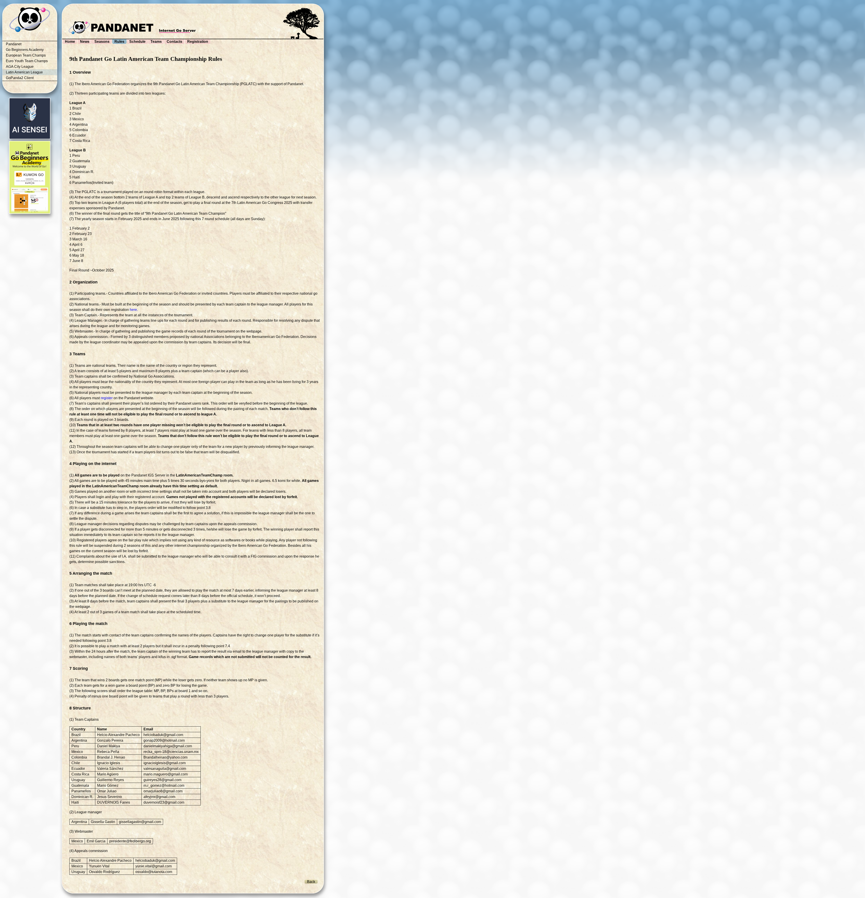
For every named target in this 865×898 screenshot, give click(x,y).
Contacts (174, 41)
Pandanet (13, 44)
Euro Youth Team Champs (27, 61)
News (84, 41)
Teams (156, 41)
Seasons (101, 41)
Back (311, 882)
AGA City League (20, 66)
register (107, 398)
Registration (197, 41)
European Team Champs (26, 55)
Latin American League (24, 72)
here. (134, 310)
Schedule (137, 41)
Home (70, 41)
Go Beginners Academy (25, 50)
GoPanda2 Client (20, 78)
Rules (119, 41)
